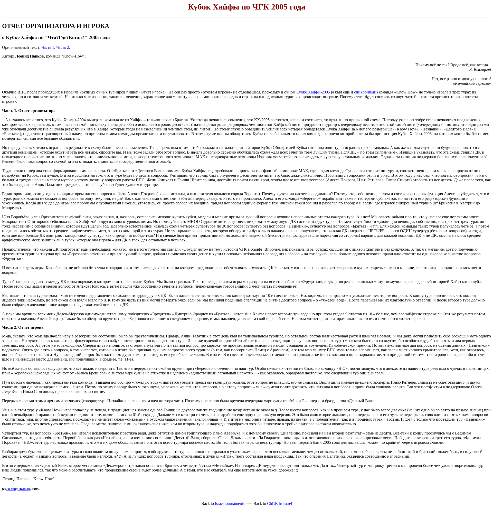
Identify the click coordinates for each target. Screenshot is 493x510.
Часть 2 (62, 47)
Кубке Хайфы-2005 (313, 92)
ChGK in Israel (279, 503)
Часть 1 (47, 47)
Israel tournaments (229, 503)
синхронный (365, 92)
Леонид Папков (18, 489)
